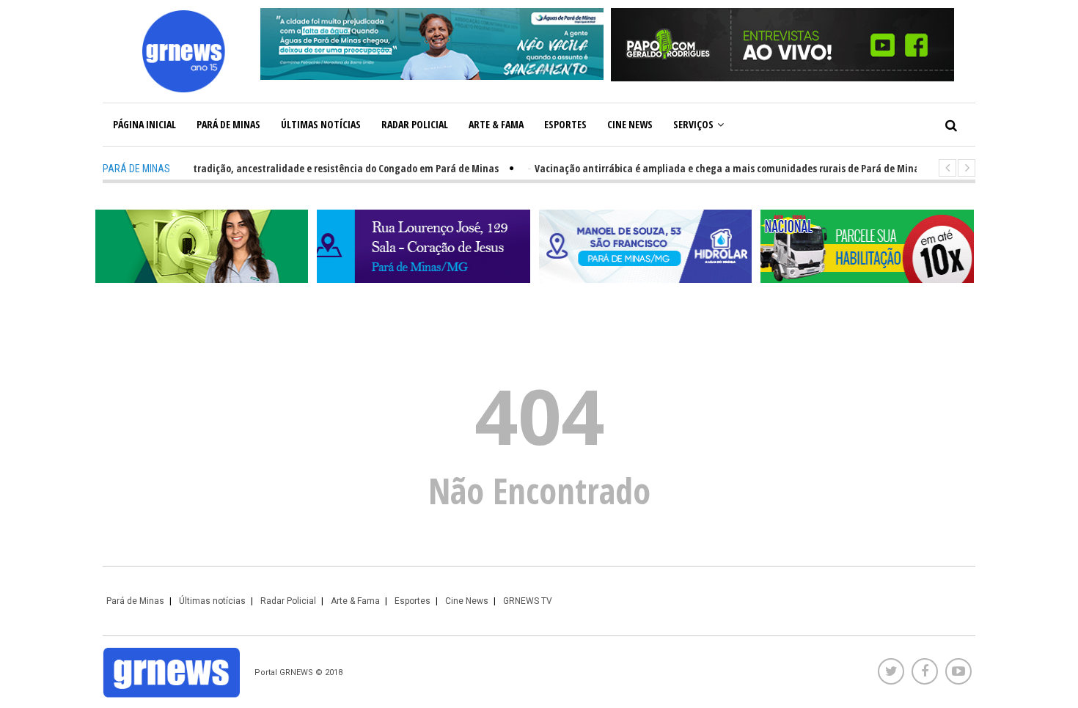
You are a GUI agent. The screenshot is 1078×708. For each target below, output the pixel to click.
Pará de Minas (228, 124)
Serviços (693, 124)
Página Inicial (144, 124)
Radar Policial (414, 124)
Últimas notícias (321, 124)
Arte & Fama (496, 124)
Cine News (630, 124)
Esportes (565, 124)
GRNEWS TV (527, 601)
